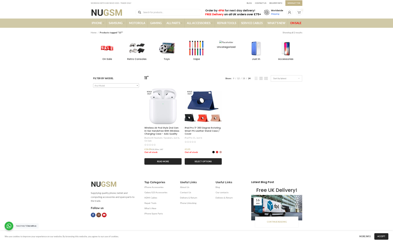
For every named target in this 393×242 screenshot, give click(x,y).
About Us (184, 187)
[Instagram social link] (98, 215)
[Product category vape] (196, 51)
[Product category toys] (166, 51)
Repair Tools (150, 203)
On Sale (147, 141)
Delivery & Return (188, 197)
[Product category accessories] (286, 51)
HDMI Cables (150, 197)
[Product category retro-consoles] (137, 51)
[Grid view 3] (261, 78)
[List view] (256, 78)
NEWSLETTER (294, 3)
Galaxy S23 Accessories (155, 192)
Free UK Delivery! (276, 190)
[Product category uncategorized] (226, 45)
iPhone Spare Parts (153, 213)
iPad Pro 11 (190, 138)
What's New (150, 208)
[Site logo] (110, 12)
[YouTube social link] (104, 215)
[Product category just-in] (256, 51)
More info (365, 236)
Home (94, 32)
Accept (381, 236)
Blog (218, 187)
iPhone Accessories (154, 187)
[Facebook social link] (93, 215)
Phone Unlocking (188, 203)
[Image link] (106, 183)
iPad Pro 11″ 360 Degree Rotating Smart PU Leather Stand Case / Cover (203, 130)
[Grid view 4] (266, 78)
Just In (176, 138)
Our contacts (222, 192)
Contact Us (185, 192)
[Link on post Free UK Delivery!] (276, 207)
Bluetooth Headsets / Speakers (158, 138)
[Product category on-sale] (107, 51)
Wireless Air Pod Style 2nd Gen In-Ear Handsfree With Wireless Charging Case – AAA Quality (161, 130)
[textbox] (116, 85)
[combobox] (116, 85)
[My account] (289, 12)
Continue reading (277, 222)
